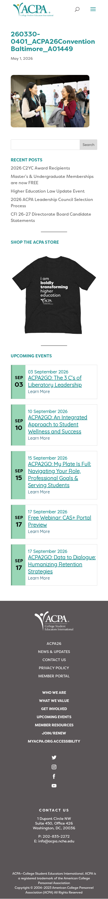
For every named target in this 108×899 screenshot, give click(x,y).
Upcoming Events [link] (54, 717)
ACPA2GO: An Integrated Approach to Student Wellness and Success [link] (57, 424)
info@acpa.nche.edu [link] (56, 841)
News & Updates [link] (54, 651)
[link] (33, 11)
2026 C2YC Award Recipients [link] (40, 168)
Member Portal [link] (54, 676)
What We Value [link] (54, 700)
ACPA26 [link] (54, 643)
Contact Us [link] (54, 659)
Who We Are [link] (54, 692)
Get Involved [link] (54, 708)
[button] (93, 12)
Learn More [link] (39, 391)
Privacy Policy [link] (54, 668)
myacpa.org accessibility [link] (54, 741)
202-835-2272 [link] (56, 836)
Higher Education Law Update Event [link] (48, 191)
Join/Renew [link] (54, 733)
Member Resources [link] (54, 725)
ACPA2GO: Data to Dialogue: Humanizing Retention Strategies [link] (62, 564)
